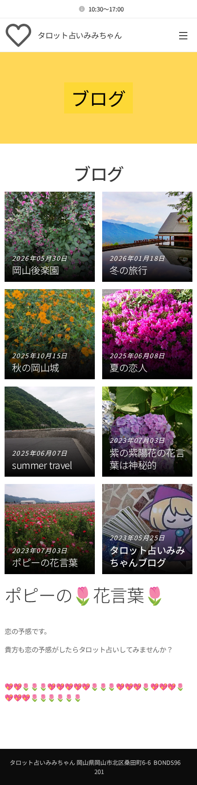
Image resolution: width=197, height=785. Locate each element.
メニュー (183, 35)
